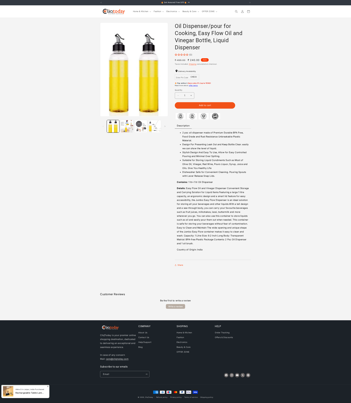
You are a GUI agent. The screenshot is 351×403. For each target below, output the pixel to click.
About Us (142, 332)
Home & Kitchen (184, 332)
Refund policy (162, 397)
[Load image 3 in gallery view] (141, 126)
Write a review (175, 306)
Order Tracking (222, 332)
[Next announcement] (250, 2)
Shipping (192, 64)
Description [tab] (183, 125)
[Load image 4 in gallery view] (154, 126)
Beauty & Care (184, 347)
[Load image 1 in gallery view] (113, 126)
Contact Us (143, 337)
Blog (140, 347)
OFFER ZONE (183, 352)
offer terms (193, 85)
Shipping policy (206, 397)
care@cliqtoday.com (117, 359)
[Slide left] (103, 126)
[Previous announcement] (101, 2)
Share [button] (180, 265)
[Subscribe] (146, 374)
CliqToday (149, 397)
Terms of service (191, 397)
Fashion (180, 337)
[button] (141, 11)
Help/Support (144, 342)
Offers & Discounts (224, 337)
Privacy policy (176, 397)
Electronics (182, 342)
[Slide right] (165, 126)
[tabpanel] (213, 194)
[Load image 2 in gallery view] (127, 126)
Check (194, 77)
